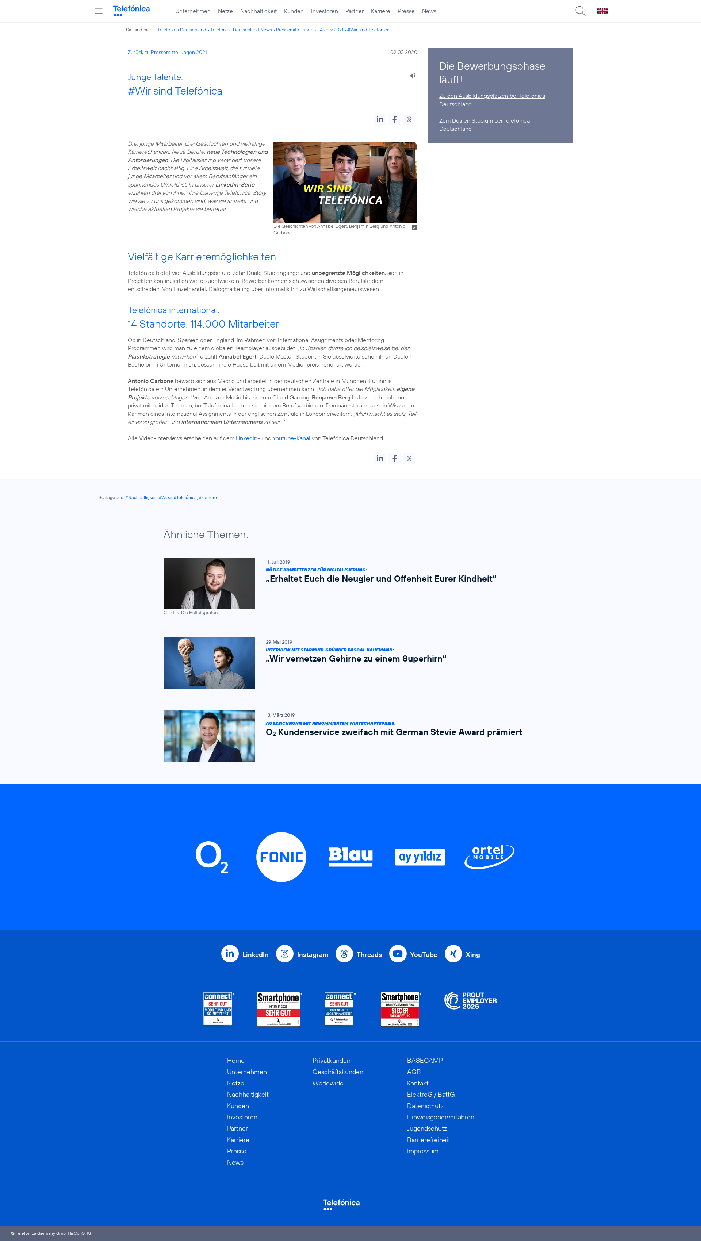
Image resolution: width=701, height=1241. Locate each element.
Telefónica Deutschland (181, 29)
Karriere (380, 11)
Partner (354, 11)
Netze (225, 11)
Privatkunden (331, 1060)
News (429, 11)
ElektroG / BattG (431, 1094)
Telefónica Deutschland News (241, 29)
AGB (414, 1072)
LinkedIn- (248, 438)
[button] (380, 119)
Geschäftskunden (338, 1072)
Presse (406, 11)
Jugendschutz (427, 1128)
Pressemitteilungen (296, 29)
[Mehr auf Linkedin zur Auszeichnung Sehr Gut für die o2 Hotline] (340, 1009)
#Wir (139, 90)
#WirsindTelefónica (178, 497)
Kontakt (418, 1083)
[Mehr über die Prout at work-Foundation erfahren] (471, 1009)
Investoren (324, 11)
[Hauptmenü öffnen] (99, 11)
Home (236, 1060)
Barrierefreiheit (428, 1139)
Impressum (422, 1151)
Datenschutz (425, 1106)
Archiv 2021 (331, 29)
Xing (473, 954)
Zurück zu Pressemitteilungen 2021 (167, 52)
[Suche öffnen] (580, 11)
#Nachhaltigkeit (141, 497)
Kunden (294, 11)
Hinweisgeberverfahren (440, 1117)
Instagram (312, 954)
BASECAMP (425, 1060)
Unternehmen (193, 11)
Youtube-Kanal (291, 438)
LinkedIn (255, 954)
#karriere (208, 497)
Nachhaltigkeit (258, 11)
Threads (369, 954)
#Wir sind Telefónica (368, 29)
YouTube (423, 954)
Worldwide (328, 1083)
